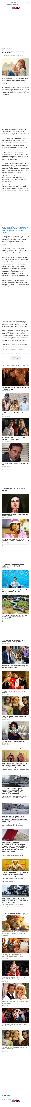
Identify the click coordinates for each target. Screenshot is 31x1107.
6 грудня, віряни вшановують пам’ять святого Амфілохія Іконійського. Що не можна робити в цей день (15, 818)
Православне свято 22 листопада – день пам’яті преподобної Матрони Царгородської (15, 874)
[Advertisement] (15, 27)
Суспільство (20, 55)
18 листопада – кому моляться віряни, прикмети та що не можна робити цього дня (15, 900)
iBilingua (13, 2)
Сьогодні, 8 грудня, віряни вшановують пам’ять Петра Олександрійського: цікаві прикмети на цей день (12, 790)
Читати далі (15, 358)
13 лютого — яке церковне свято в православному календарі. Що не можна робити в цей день (15, 765)
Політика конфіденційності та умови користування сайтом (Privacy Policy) (11, 1098)
